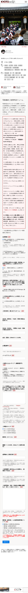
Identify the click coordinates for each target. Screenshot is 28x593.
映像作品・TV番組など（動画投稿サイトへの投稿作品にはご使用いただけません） (14, 375)
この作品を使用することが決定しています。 (13, 302)
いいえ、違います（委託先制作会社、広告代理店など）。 (13, 271)
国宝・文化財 (8, 75)
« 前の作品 (3, 46)
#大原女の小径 (8, 67)
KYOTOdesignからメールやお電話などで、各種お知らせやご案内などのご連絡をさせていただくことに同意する (14, 253)
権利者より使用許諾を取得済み (11, 524)
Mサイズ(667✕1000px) (9, 430)
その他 (5, 378)
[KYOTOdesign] (8, 2)
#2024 (6, 65)
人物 (24, 75)
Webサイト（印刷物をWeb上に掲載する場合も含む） (14, 372)
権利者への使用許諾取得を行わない (12, 528)
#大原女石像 (15, 67)
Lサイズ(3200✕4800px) (9, 432)
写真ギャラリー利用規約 (11, 210)
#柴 (22, 69)
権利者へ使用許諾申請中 (9, 526)
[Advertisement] (14, 570)
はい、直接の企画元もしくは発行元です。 (13, 268)
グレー (8, 79)
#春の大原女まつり (9, 69)
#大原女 (20, 65)
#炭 (25, 69)
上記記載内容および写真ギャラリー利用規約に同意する (13, 231)
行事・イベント (15, 75)
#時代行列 (17, 69)
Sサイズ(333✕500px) (9, 429)
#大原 (15, 65)
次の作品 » (24, 46)
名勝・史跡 (17, 73)
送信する (6, 541)
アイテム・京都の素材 (10, 77)
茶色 (22, 77)
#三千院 (11, 65)
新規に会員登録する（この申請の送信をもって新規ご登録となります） (13, 240)
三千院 (10, 62)
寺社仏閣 (7, 73)
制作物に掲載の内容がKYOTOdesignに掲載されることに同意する (14, 290)
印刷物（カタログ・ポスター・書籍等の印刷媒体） (13, 369)
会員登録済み (7, 242)
